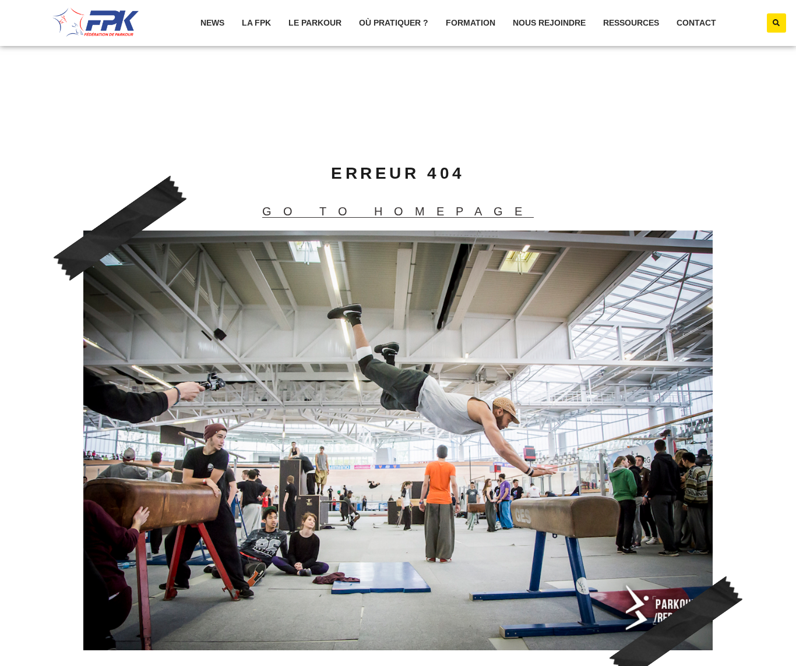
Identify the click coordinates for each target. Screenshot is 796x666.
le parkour (314, 22)
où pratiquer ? (393, 22)
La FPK (256, 22)
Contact (696, 22)
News (212, 22)
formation (470, 22)
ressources (631, 22)
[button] (776, 23)
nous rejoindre (549, 22)
